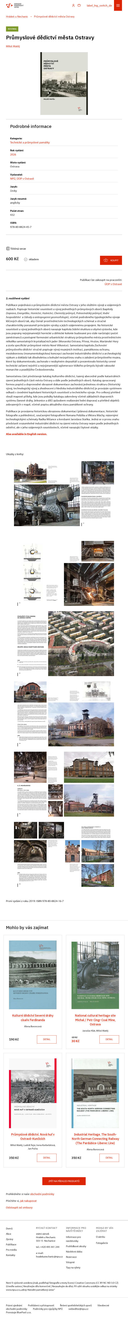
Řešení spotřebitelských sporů (76, 1305)
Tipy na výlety (73, 1267)
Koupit (114, 260)
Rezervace (71, 1256)
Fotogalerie (102, 1242)
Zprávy (9, 1239)
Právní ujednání (14, 1305)
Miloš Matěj (13, 46)
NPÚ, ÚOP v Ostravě (22, 178)
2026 (13, 154)
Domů (9, 1228)
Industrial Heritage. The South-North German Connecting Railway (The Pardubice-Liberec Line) (95, 1138)
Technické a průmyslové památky (30, 142)
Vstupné (70, 1262)
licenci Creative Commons (81, 1282)
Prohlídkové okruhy (76, 1246)
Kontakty (10, 1255)
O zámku (100, 1236)
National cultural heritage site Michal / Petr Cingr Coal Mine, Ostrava (95, 1020)
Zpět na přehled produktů (64, 1181)
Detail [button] (46, 1039)
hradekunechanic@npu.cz (49, 1256)
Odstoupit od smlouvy (19, 1207)
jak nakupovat (28, 1200)
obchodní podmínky (42, 1194)
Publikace (11, 1244)
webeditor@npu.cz (78, 1308)
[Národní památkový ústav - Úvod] (15, 5)
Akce (8, 1233)
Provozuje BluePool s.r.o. (18, 1312)
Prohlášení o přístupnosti (41, 1305)
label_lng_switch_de (99, 5)
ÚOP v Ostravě (113, 284)
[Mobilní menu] (118, 5)
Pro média (11, 1249)
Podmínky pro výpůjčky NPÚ (48, 1308)
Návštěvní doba (74, 1251)
